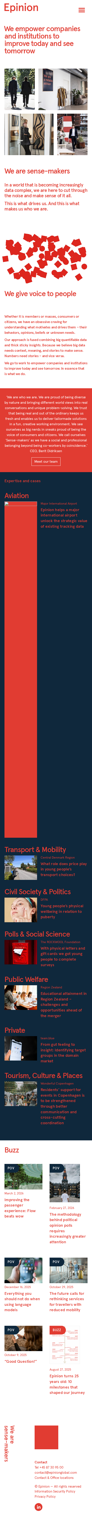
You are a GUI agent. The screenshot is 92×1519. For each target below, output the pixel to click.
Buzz (45, 73)
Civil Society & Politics (37, 892)
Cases (12, 73)
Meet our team (46, 461)
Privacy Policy (45, 1496)
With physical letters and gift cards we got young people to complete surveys (63, 956)
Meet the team (72, 118)
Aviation (16, 496)
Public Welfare (26, 979)
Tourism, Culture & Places (43, 1076)
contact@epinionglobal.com (56, 1472)
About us (15, 118)
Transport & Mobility (35, 850)
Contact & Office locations (54, 1478)
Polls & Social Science (37, 934)
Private (14, 1030)
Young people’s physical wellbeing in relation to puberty (62, 911)
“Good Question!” (20, 1362)
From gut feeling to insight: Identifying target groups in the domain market (63, 1053)
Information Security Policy (55, 1491)
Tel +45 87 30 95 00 (49, 1467)
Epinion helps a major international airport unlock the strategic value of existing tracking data (64, 518)
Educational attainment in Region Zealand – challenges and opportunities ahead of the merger (64, 1005)
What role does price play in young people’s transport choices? (64, 869)
